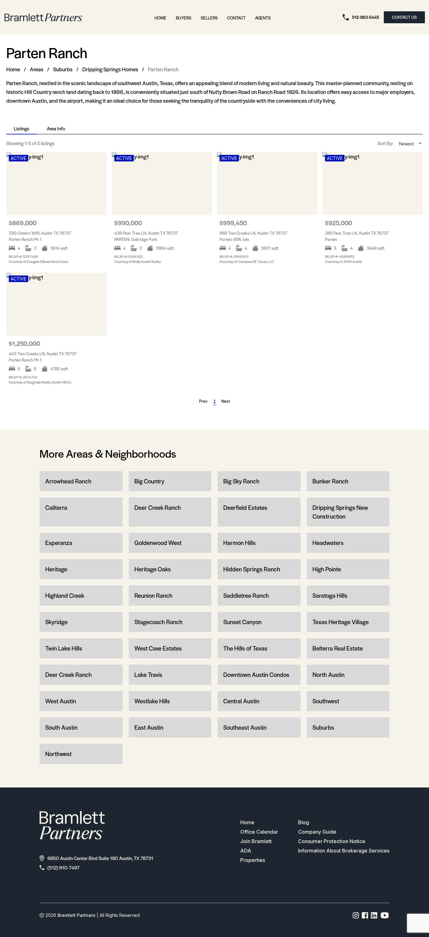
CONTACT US (404, 17)
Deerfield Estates (245, 507)
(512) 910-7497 (63, 867)
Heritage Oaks (152, 569)
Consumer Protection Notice (331, 841)
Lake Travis (148, 674)
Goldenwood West (158, 542)
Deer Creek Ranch (157, 507)
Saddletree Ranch (246, 595)
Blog (303, 822)
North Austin (328, 674)
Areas (36, 69)
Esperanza (58, 542)
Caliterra (56, 507)
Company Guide (317, 832)
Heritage (56, 569)
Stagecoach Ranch (158, 622)
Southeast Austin (245, 727)
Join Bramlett (256, 841)
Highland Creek (64, 595)
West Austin (60, 701)
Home (160, 18)
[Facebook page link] (365, 915)
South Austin (61, 727)
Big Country (149, 481)
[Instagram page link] (356, 915)
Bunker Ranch (330, 481)
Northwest (58, 753)
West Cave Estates (158, 648)
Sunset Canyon (242, 622)
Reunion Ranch (153, 595)
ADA (245, 850)
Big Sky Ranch (241, 481)
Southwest (325, 701)
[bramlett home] (43, 17)
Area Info (56, 128)
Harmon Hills (239, 542)
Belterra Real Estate (337, 648)
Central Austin (241, 701)
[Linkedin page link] (374, 915)
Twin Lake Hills (63, 648)
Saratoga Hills (329, 595)
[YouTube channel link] (384, 915)
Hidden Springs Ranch (251, 569)
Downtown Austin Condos (256, 674)
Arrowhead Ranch (68, 481)
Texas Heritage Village (340, 622)
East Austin (148, 727)
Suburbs (63, 69)
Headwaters (328, 542)
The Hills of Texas (245, 648)
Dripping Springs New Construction (340, 511)
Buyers (183, 18)
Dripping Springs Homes (110, 69)
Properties (252, 860)
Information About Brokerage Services (343, 850)
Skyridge (56, 622)
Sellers (209, 18)
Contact (236, 18)
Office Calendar (259, 832)
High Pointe (326, 569)
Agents (263, 18)
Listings (21, 128)
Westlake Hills (152, 701)
